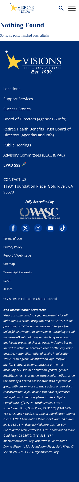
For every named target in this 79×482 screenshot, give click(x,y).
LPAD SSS (11, 165)
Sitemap (9, 264)
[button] (61, 8)
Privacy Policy (12, 247)
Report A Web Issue (17, 255)
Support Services (18, 98)
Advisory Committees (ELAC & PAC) (34, 155)
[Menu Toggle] (72, 8)
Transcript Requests (17, 272)
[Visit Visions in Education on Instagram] (39, 228)
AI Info (7, 289)
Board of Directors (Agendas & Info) (34, 118)
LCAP (6, 281)
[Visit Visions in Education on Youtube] (52, 228)
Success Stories (17, 108)
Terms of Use (12, 239)
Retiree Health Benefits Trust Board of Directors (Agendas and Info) (37, 131)
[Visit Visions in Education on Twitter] (27, 228)
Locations (11, 88)
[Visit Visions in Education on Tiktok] (64, 228)
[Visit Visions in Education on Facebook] (14, 228)
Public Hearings (17, 144)
